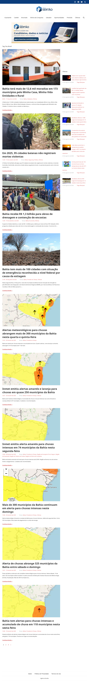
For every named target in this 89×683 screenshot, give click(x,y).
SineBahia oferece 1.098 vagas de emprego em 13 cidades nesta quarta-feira (79, 120)
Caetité (16, 18)
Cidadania (29, 99)
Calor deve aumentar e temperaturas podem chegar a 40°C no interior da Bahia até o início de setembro (74, 149)
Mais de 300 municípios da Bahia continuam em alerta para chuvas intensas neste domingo (29, 508)
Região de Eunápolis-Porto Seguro (46, 454)
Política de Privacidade (42, 674)
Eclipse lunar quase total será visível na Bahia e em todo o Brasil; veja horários (79, 78)
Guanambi (8, 18)
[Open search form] (83, 17)
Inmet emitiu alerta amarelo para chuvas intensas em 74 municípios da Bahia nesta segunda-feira (28, 447)
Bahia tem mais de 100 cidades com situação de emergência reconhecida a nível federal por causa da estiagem (31, 273)
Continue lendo (6, 110)
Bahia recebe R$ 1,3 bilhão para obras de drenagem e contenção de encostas (27, 215)
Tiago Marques (81, 82)
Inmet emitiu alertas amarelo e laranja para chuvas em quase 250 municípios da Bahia (29, 390)
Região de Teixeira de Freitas (17, 456)
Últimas (77, 18)
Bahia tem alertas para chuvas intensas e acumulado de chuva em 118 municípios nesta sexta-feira (31, 624)
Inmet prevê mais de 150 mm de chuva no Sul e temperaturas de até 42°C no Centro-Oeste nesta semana (74, 166)
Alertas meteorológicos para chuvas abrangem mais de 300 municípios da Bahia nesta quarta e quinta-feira (29, 333)
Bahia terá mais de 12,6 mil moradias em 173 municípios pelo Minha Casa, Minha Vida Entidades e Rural (30, 92)
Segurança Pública (33, 160)
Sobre (30, 674)
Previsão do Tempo (32, 279)
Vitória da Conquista (36, 18)
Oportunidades (59, 18)
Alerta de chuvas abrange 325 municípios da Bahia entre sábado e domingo (29, 565)
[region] (74, 56)
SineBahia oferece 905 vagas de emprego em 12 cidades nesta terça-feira (79, 181)
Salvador (49, 18)
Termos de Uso (56, 674)
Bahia (25, 99)
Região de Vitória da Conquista (34, 456)
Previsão (69, 18)
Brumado (24, 18)
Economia (31, 221)
